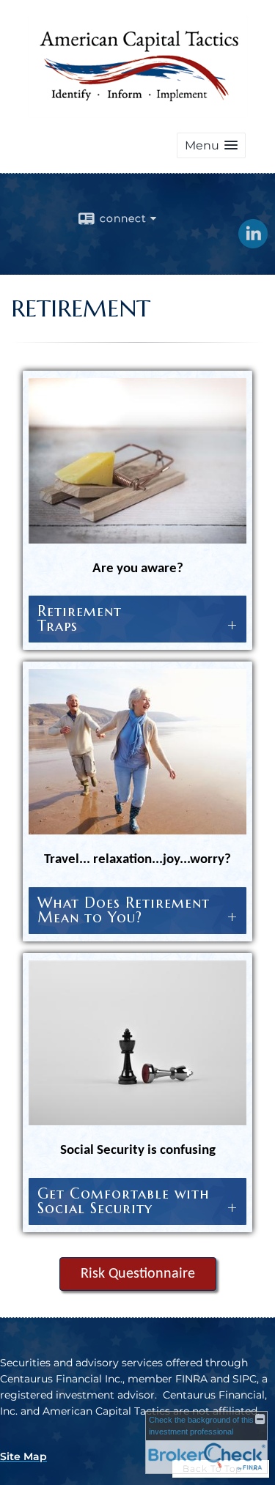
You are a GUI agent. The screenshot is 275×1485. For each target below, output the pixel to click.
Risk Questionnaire (138, 1274)
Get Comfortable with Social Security (137, 1201)
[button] (211, 145)
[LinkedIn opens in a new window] (253, 243)
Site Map (23, 1456)
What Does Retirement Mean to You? (137, 910)
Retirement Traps (137, 618)
